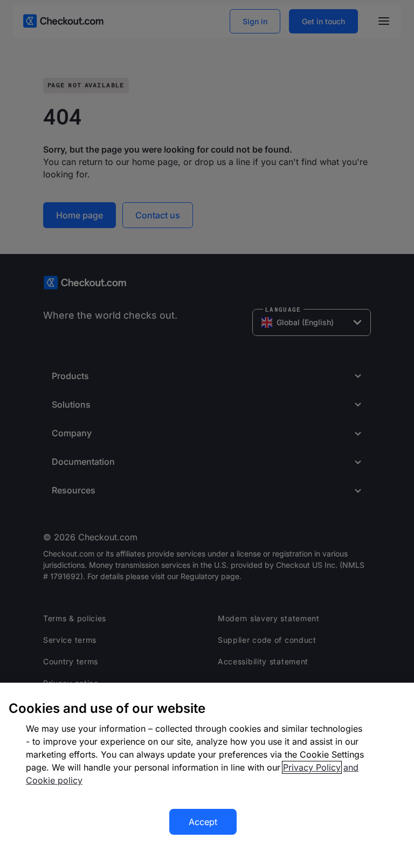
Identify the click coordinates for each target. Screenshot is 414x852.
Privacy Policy (312, 767)
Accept (203, 821)
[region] (207, 767)
